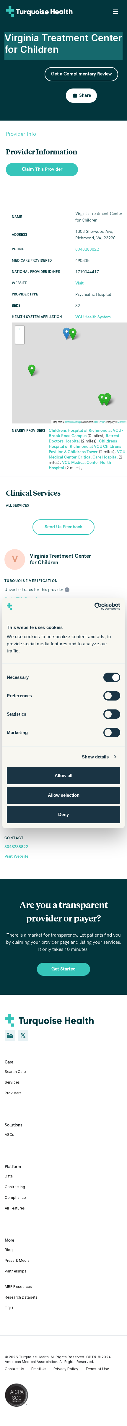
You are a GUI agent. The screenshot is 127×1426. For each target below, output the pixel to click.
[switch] (111, 696)
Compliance (15, 1197)
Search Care (15, 1071)
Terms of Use (97, 1369)
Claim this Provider (42, 169)
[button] (66, 334)
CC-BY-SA (99, 421)
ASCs (9, 1134)
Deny (63, 814)
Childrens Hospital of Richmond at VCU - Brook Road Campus (86, 433)
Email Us (38, 1369)
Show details (95, 756)
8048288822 (16, 846)
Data (9, 1176)
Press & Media (17, 1260)
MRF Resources (18, 1286)
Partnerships (16, 1271)
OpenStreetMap (73, 421)
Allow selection (63, 795)
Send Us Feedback (64, 527)
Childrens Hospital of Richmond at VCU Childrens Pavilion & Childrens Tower (85, 446)
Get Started (63, 969)
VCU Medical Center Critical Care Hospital (87, 454)
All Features (15, 1208)
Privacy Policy (65, 1369)
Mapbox (122, 421)
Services (12, 1082)
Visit (79, 283)
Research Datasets (21, 1297)
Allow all (63, 775)
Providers (13, 1093)
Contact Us (14, 1369)
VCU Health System (93, 317)
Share (85, 95)
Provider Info (21, 134)
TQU (9, 1308)
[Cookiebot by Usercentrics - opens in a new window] (94, 606)
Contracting (15, 1187)
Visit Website (16, 856)
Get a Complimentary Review (81, 74)
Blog (9, 1250)
